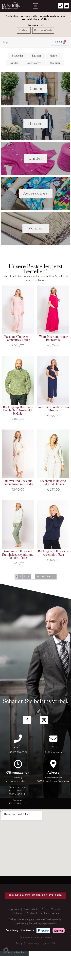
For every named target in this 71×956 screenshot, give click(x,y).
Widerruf (32, 913)
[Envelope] (66, 5)
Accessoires (35, 193)
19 (42, 576)
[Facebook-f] (27, 720)
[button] (35, 6)
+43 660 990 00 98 (17, 752)
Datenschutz (31, 909)
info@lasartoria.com (53, 752)
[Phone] (60, 5)
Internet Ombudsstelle (48, 919)
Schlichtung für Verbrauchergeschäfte (36, 923)
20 (48, 576)
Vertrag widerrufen (14, 952)
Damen (35, 88)
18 (37, 576)
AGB (44, 909)
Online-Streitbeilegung (21, 919)
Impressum (14, 909)
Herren (35, 123)
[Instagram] (44, 720)
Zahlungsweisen (50, 913)
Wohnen (35, 228)
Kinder (36, 158)
